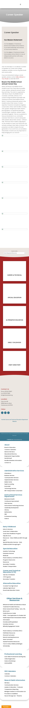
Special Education (10, 549)
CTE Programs (7, 577)
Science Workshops (10, 661)
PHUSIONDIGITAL (18, 439)
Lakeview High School (9, 588)
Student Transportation (9, 566)
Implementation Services (11, 480)
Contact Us (7, 462)
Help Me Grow (7, 536)
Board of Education (9, 447)
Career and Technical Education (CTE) (11, 571)
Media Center (8, 482)
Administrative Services (14, 471)
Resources (6, 562)
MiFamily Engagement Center (11, 626)
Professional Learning (10, 516)
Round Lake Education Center (11, 590)
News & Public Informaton (14, 680)
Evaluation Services (8, 553)
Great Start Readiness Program (12, 533)
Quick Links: (14, 251)
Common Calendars (10, 449)
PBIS (5, 514)
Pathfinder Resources (9, 633)
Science (6, 518)
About (6, 445)
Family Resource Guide (9, 613)
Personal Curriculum (8, 635)
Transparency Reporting (11, 689)
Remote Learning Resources (11, 637)
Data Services (8, 503)
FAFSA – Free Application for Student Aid (14, 615)
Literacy (6, 510)
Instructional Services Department (13, 495)
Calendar (7, 674)
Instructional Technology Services (14, 505)
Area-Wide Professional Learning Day (15, 656)
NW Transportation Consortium (13, 490)
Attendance (7, 473)
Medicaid (5, 555)
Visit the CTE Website (9, 575)
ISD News (7, 683)
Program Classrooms (9, 560)
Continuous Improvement (11, 501)
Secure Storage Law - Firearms (13, 696)
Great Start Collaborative (10, 531)
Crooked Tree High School (10, 586)
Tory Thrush (5, 79)
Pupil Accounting (9, 484)
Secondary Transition (9, 564)
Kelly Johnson (20, 77)
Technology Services (10, 488)
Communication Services (11, 477)
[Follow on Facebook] (2, 413)
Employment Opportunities (12, 456)
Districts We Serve (9, 452)
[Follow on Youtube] (8, 413)
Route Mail (7, 486)
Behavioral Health (9, 499)
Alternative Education (12, 583)
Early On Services (8, 529)
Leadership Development (11, 507)
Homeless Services (8, 624)
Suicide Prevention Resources (11, 641)
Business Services (9, 475)
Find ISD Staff (8, 458)
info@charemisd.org (7, 395)
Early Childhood (9, 527)
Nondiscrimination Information (13, 460)
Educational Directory (10, 454)
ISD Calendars (10, 671)
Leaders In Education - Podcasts (13, 687)
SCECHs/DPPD (8, 663)
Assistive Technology (9, 551)
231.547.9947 (8, 391)
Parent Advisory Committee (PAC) (12, 558)
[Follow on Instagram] (5, 413)
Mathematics (8, 512)
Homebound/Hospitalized (10, 622)
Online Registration (9, 659)
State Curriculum (8, 639)
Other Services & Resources (14, 599)
